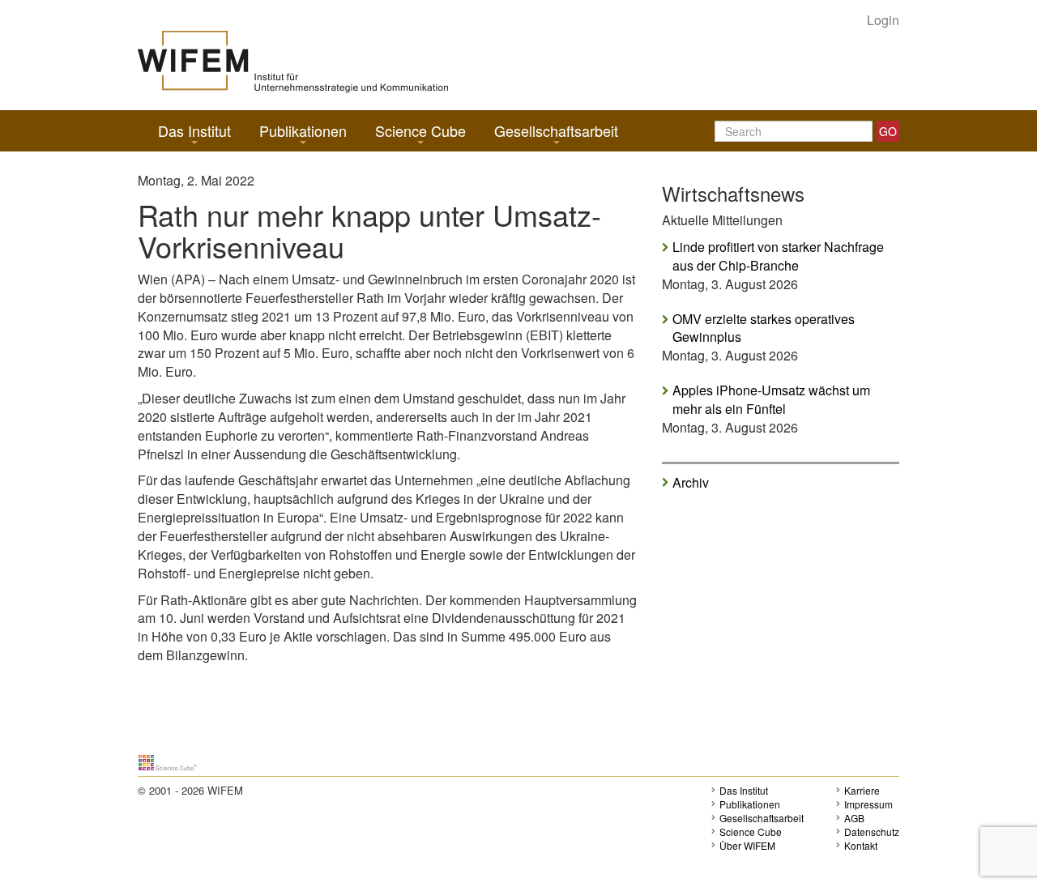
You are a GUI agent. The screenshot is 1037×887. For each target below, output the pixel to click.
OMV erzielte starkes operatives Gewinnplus (763, 328)
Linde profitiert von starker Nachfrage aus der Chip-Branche (778, 256)
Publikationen (303, 130)
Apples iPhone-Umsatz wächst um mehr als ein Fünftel (771, 400)
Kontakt (860, 845)
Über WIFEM (747, 845)
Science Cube (420, 130)
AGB (854, 818)
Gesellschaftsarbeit (556, 130)
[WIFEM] (293, 60)
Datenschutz (871, 831)
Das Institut (194, 130)
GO (888, 131)
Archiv (690, 482)
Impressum (868, 804)
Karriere (862, 790)
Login (883, 20)
